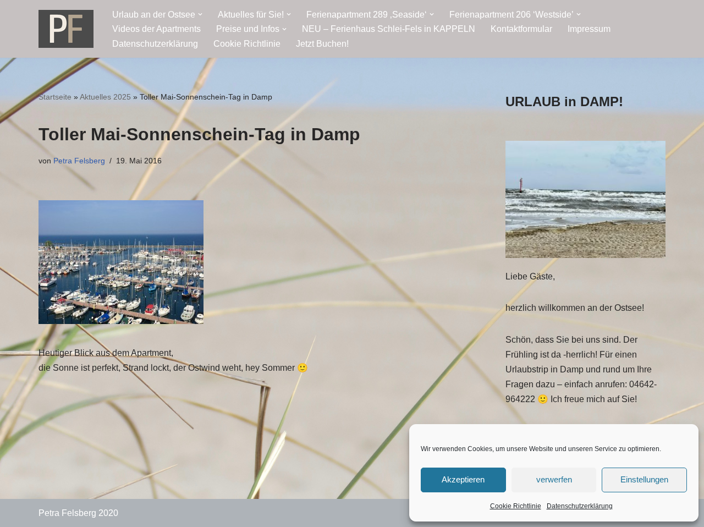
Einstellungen (644, 479)
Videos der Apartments (156, 29)
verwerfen (554, 479)
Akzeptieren (463, 479)
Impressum (589, 29)
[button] (200, 14)
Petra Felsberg (79, 160)
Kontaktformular (521, 29)
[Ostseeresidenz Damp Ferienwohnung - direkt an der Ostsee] (66, 29)
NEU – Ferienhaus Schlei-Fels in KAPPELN (388, 29)
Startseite (55, 96)
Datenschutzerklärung (580, 506)
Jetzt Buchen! (322, 43)
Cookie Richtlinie (515, 506)
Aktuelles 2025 (105, 96)
